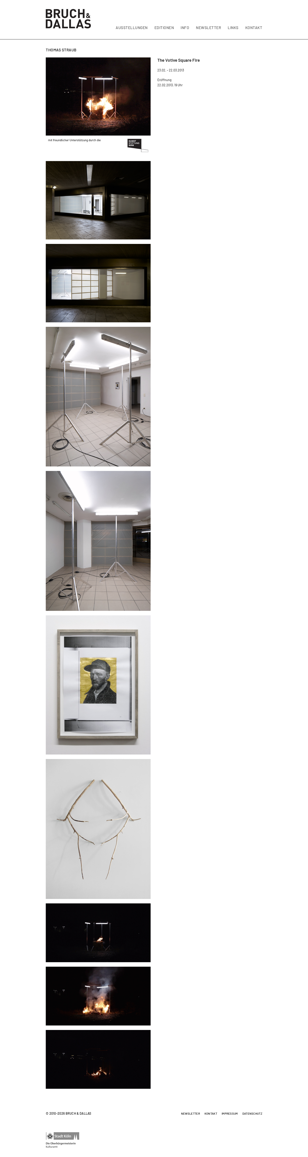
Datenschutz (252, 1113)
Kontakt (211, 1113)
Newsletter (190, 1113)
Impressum (230, 1113)
